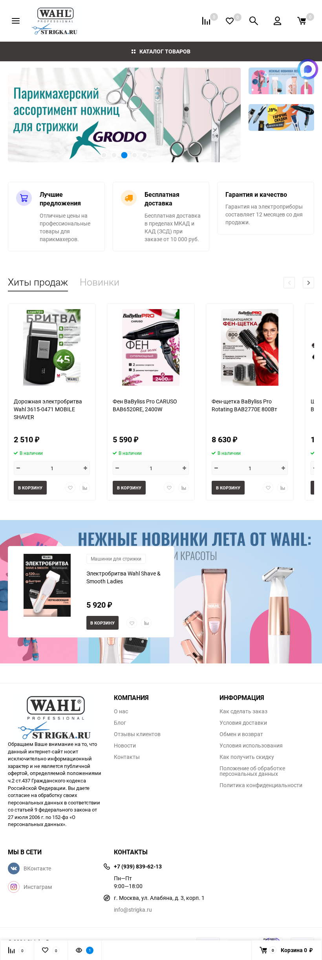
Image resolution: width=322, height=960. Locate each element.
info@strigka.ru (133, 909)
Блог (120, 722)
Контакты (127, 757)
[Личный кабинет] (277, 20)
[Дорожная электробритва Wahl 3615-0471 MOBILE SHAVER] (52, 347)
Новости (125, 745)
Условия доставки (243, 722)
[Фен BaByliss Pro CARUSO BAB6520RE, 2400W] (151, 347)
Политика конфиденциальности (261, 785)
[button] (27, 115)
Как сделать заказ (243, 711)
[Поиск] (253, 20)
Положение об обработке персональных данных (252, 771)
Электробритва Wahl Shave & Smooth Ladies (123, 577)
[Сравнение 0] (206, 21)
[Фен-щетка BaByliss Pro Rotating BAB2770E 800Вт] (250, 347)
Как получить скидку (247, 757)
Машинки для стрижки (116, 558)
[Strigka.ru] (55, 713)
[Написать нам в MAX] (308, 69)
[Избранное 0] (230, 21)
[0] (301, 21)
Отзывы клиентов (137, 734)
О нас (121, 711)
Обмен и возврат (241, 734)
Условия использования (251, 745)
